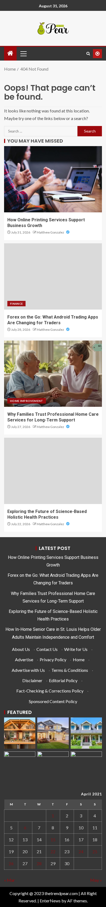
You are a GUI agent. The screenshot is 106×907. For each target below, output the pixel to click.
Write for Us (76, 649)
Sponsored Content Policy (53, 701)
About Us (21, 649)
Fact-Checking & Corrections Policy (49, 690)
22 (53, 851)
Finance (16, 303)
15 (53, 839)
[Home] (10, 53)
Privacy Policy (53, 659)
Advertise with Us (28, 670)
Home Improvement (26, 400)
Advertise (24, 659)
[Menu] (23, 53)
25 (94, 851)
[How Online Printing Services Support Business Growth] (53, 179)
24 (81, 851)
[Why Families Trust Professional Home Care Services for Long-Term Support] (53, 374)
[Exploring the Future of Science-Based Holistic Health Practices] (53, 471)
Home (79, 659)
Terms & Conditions (69, 670)
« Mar (9, 880)
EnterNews (50, 900)
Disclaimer (32, 680)
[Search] (88, 53)
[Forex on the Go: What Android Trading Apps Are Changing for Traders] (53, 276)
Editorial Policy (63, 680)
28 (39, 863)
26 (11, 863)
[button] (23, 53)
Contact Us (47, 649)
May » (96, 880)
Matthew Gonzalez (51, 232)
